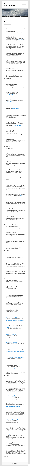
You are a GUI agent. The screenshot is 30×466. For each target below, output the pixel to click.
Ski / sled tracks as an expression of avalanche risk (12, 317)
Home (5, 16)
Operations (22, 419)
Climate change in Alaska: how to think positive (11, 327)
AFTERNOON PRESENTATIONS (17, 125)
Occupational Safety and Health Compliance (11, 371)
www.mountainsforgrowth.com (9, 200)
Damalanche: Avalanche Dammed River (10, 345)
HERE (14, 148)
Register (10, 16)
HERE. (14, 181)
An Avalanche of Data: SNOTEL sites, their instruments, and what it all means (15, 357)
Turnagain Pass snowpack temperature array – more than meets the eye (14, 386)
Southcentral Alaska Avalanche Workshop (9, 4)
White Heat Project (9, 215)
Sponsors (17, 16)
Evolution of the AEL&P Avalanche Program (11, 334)
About (7, 16)
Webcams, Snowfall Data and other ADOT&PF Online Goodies (13, 360)
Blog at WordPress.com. (15, 463)
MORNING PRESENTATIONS (15, 108)
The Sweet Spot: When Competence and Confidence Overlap (13, 406)
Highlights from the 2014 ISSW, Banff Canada (11, 342)
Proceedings (21, 16)
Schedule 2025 (13, 16)
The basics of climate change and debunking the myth (12, 324)
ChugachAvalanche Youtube (20, 224)
